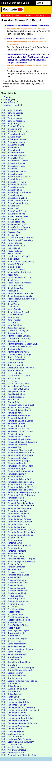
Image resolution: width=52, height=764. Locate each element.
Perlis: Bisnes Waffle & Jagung (15, 227)
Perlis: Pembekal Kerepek (13, 423)
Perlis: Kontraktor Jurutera (13, 341)
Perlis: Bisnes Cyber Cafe (12, 144)
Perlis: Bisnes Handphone (13, 155)
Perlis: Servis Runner (11, 651)
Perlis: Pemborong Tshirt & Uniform (18, 495)
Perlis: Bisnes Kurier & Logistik (15, 176)
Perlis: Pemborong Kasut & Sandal (17, 471)
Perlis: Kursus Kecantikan (13, 359)
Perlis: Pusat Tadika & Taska (14, 625)
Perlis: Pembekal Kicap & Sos (15, 428)
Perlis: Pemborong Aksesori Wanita (17, 452)
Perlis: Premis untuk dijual (13, 593)
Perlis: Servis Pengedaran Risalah (17, 648)
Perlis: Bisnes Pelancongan (14, 184)
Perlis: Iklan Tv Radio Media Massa (17, 261)
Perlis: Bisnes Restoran (12, 195)
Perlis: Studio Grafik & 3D (13, 675)
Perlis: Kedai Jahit (9, 290)
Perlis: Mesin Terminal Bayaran (15, 386)
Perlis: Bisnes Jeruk (10, 168)
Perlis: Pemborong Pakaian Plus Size (18, 487)
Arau (6, 96)
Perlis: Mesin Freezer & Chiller (15, 375)
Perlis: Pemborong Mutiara (13, 476)
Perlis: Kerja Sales (9, 322)
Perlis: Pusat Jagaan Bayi (12, 609)
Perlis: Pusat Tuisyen (10, 627)
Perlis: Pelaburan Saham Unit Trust (17, 404)
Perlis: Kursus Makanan (12, 362)
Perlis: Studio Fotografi (12, 672)
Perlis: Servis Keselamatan (13, 643)
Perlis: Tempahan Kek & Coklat (15, 715)
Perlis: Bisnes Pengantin (12, 187)
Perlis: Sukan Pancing (11, 694)
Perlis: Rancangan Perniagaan (15, 630)
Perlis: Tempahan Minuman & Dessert (19, 723)
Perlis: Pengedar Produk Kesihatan (17, 534)
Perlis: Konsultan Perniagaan (14, 330)
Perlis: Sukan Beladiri (11, 686)
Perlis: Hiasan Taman (11, 253)
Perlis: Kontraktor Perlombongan (16, 354)
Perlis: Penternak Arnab (12, 540)
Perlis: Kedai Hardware (12, 285)
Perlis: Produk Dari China (13, 595)
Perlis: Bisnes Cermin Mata (13, 139)
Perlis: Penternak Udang (12, 556)
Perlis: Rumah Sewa (10, 635)
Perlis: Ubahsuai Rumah (12, 733)
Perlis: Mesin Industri (11, 378)
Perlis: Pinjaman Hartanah (13, 580)
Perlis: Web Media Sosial (12, 752)
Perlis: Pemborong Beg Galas (15, 457)
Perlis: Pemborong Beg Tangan (15, 460)
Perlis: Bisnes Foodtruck (12, 152)
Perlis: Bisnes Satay (10, 205)
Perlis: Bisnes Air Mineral (12, 126)
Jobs (19, 2)
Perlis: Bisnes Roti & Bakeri (14, 197)
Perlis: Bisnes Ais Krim (11, 128)
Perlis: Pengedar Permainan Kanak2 (18, 529)
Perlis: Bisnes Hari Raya (12, 158)
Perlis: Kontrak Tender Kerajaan (16, 335)
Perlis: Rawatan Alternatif (13, 633)
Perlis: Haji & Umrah (11, 248)
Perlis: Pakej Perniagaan (12, 396)
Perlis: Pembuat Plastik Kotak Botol (18, 505)
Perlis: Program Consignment (15, 601)
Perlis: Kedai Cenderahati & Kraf (16, 277)
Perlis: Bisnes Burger (11, 136)
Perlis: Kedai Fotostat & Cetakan (16, 282)
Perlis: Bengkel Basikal (12, 112)
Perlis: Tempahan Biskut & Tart (15, 702)
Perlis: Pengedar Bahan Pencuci (16, 518)
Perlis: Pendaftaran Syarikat (14, 511)
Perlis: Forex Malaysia (11, 242)
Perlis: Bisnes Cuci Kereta (13, 142)
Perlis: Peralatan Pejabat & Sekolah (18, 561)
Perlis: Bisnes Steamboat (13, 213)
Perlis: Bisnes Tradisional (13, 221)
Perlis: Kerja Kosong (10, 317)
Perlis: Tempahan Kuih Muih (14, 720)
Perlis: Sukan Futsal (10, 691)
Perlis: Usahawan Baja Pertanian (16, 739)
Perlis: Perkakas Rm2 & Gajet (15, 574)
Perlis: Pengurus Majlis (12, 537)
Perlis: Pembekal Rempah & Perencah (19, 441)
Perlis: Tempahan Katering (13, 712)
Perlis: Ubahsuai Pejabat (12, 731)
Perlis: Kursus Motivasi (12, 365)
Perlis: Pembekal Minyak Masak (16, 439)
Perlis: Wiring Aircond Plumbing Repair (19, 755)
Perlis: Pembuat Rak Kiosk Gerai (16, 508)
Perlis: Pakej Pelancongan (13, 391)
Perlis (18, 15)
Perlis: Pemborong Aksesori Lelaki (17, 449)
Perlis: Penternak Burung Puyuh (16, 545)
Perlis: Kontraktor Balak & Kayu (16, 338)
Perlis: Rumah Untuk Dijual (14, 638)
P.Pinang (40, 15)
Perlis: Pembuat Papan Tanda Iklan (17, 503)
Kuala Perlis (9, 102)
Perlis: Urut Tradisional (12, 736)
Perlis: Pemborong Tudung (13, 500)
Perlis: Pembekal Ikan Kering (14, 418)
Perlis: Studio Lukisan (11, 678)
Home (4, 2)
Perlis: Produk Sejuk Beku (13, 598)
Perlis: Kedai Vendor (10, 304)
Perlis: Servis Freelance (12, 641)
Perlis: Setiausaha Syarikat (13, 654)
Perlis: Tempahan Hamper (13, 704)
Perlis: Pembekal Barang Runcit (16, 410)
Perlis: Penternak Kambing (13, 550)
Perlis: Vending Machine (12, 747)
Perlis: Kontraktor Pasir (12, 349)
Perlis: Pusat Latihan (10, 611)
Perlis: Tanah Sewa (10, 696)
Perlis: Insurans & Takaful (13, 269)
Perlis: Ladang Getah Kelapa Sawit (17, 367)
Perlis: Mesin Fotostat (11, 372)
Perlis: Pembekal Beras (12, 412)
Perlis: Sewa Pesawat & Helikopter (17, 667)
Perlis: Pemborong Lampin (13, 473)
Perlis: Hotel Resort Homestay (15, 256)
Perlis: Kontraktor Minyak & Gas (16, 346)
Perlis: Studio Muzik (10, 683)
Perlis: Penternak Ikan (11, 548)
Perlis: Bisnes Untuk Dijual (13, 224)
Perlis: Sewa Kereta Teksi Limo (15, 662)
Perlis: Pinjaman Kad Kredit (14, 582)
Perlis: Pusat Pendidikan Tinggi (16, 619)
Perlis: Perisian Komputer (13, 566)
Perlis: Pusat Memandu (12, 614)
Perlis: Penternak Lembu (12, 553)
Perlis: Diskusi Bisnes (11, 235)
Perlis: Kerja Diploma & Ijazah (15, 312)
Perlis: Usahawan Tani (11, 744)
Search (12, 2)
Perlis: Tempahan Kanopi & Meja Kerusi (20, 710)
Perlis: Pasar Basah (10, 399)
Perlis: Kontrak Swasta (11, 333)
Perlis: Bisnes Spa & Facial (13, 211)
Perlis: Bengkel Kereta (11, 118)
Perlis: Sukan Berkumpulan (14, 688)
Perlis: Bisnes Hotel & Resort (14, 160)
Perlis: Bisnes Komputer (12, 173)
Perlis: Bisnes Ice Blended (13, 163)
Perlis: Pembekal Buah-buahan (15, 415)
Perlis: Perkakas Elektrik (12, 572)
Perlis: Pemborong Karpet (13, 468)
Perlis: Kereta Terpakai (11, 309)
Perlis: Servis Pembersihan (13, 646)
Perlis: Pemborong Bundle (13, 463)
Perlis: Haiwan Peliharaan (13, 245)
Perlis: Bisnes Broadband (13, 134)
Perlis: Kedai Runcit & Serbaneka (16, 296)
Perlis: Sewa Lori (9, 665)
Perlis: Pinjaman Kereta (12, 585)
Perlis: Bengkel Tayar (11, 123)
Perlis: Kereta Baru (9, 306)
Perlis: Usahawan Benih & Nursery (17, 741)
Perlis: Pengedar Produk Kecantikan (18, 532)
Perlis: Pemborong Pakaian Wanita (17, 489)
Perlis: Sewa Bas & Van (12, 657)
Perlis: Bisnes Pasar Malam (13, 181)
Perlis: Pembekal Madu (12, 434)
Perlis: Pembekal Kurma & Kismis (17, 431)
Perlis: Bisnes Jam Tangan (13, 165)
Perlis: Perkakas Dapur (11, 569)
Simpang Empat (11, 105)
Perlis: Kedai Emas (10, 280)
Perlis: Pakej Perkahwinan (13, 394)
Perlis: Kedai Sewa (10, 301)
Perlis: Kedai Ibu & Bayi (12, 288)
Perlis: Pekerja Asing (10, 402)
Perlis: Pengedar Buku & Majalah (16, 521)
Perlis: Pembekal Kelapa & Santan (17, 420)
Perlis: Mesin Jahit (9, 381)
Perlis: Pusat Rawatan (11, 622)
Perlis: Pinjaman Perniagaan (14, 590)
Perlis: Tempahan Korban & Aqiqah (17, 718)
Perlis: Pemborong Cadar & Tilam (17, 465)
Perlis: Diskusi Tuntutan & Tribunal (17, 237)
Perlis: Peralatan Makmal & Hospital (18, 558)
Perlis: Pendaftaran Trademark (15, 513)
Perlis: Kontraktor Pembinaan (15, 351)
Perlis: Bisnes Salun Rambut (14, 200)
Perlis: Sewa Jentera (10, 659)
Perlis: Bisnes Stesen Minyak (14, 216)
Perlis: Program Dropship (13, 603)
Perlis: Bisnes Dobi (10, 147)
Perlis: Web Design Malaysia (14, 749)
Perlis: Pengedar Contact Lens (15, 524)
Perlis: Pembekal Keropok (13, 426)
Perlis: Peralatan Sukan (12, 564)
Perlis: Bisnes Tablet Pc (12, 219)
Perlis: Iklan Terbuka (11, 258)
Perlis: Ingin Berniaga (11, 266)
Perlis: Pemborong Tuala (12, 497)
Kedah (29, 15)
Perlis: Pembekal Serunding (14, 444)
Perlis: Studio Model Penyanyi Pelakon (19, 680)
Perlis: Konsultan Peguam (13, 327)
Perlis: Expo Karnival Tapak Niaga (17, 240)
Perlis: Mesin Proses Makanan (15, 383)
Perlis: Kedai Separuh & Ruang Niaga (19, 298)
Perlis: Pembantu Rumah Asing (15, 407)
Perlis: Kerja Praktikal (11, 319)
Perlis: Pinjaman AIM (11, 577)
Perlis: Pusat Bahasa (10, 606)
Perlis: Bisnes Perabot (11, 189)
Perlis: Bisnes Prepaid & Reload (16, 192)
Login (26, 2)
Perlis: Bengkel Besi (10, 115)
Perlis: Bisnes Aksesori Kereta (15, 131)
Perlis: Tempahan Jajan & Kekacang (18, 707)
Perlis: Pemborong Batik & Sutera (17, 455)
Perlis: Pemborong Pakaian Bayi (16, 479)
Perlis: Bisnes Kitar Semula (13, 171)
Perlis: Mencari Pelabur (12, 370)
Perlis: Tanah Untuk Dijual (13, 699)
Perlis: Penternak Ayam (11, 542)
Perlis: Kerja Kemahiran (12, 314)
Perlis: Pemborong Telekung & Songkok (20, 492)
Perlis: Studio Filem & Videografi (16, 670)
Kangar (7, 99)
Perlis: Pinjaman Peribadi (13, 588)
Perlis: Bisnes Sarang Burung (14, 203)
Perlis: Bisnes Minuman (12, 179)
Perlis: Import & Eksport (12, 264)
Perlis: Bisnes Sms (9, 208)
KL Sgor (7, 15)
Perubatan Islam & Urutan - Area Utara (25, 38)
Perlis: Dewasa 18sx (10, 232)
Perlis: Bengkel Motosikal (13, 120)
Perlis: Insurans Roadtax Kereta (16, 272)
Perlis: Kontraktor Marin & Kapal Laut (19, 343)
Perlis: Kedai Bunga (10, 274)
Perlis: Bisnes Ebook (10, 150)
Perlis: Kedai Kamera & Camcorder (17, 293)
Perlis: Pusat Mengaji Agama (14, 617)
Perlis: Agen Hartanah (11, 110)
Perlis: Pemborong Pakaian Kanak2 (17, 481)
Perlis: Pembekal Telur (11, 447)
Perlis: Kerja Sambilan (11, 325)
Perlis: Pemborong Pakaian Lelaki (17, 484)
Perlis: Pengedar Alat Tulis (13, 516)
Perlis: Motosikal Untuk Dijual (15, 388)
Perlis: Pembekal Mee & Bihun (15, 436)
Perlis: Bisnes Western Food (14, 229)
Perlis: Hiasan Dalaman (12, 250)
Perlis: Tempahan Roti (11, 728)
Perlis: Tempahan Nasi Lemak (15, 725)
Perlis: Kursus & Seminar (13, 357)
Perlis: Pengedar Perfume (13, 526)
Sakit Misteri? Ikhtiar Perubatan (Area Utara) (28, 25)
